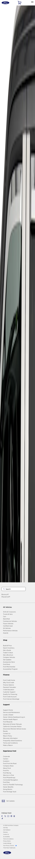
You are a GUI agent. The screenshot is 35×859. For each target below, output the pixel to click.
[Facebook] (2, 816)
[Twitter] (5, 816)
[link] (5, 827)
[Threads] (14, 816)
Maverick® (6, 597)
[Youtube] (8, 816)
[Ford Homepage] (7, 854)
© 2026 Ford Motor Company (10, 825)
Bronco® (5, 594)
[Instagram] (11, 816)
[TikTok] (2, 818)
